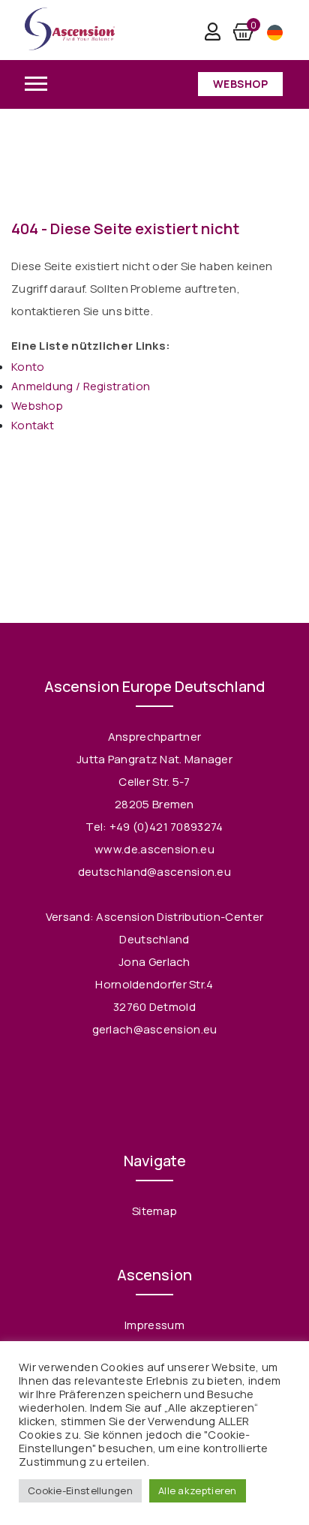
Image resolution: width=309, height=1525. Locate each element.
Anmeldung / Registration (80, 386)
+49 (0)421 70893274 (167, 827)
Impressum (154, 1325)
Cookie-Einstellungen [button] (80, 1490)
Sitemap (154, 1211)
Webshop (240, 84)
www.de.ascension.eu (154, 849)
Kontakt (32, 425)
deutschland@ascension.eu (154, 872)
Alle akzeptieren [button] (197, 1490)
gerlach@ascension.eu (155, 1029)
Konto (28, 366)
